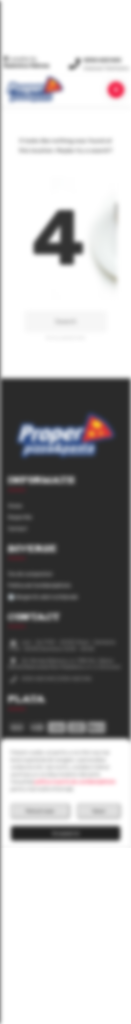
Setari (98, 811)
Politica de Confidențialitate (39, 586)
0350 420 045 (102, 60)
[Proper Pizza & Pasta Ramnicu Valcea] (35, 89)
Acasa (15, 506)
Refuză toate (40, 811)
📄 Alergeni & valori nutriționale (43, 597)
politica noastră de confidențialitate (75, 782)
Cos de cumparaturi (30, 574)
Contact (17, 529)
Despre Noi (20, 517)
